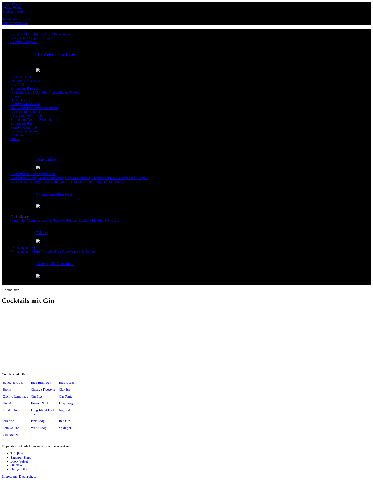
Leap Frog (66, 403)
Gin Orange (11, 434)
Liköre (42, 233)
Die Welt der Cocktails (56, 54)
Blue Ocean (67, 382)
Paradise (8, 421)
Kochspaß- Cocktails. (55, 263)
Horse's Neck (40, 403)
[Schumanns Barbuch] (36, 186)
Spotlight (65, 428)
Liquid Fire (10, 410)
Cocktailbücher (20, 77)
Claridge (64, 389)
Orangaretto (18, 469)
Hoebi (7, 403)
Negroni (64, 410)
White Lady (39, 428)
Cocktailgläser (20, 216)
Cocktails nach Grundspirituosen (32, 174)
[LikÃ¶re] (36, 224)
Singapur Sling (20, 457)
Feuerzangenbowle (23, 248)
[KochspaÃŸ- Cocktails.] (36, 255)
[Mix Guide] (36, 151)
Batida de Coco (13, 382)
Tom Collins (11, 428)
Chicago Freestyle (43, 389)
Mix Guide (45, 159)
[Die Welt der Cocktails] (36, 46)
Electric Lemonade (15, 396)
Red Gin (64, 421)
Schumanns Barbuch (55, 194)
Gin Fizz (36, 396)
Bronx (7, 389)
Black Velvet (19, 461)
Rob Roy (16, 453)
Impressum (9, 476)
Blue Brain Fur (41, 382)
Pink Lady (38, 421)
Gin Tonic (65, 396)
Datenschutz (27, 476)
